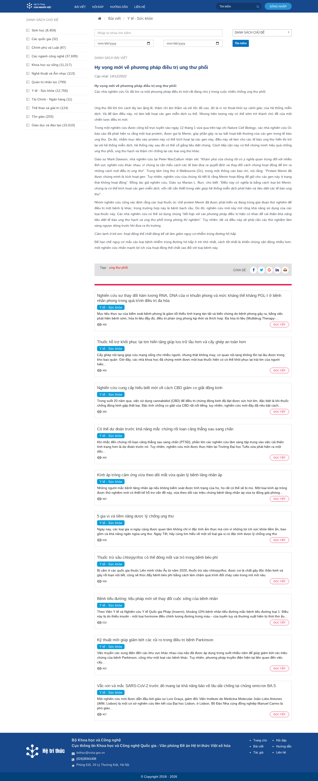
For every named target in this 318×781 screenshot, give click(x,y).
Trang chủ (260, 740)
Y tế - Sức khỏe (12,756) (50, 90)
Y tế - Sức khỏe (140, 19)
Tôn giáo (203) (43, 116)
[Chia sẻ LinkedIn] (277, 270)
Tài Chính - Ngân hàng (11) (52, 99)
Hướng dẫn (119, 7)
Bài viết (80, 7)
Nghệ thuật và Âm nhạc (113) (53, 73)
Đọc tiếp (279, 324)
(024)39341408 (86, 758)
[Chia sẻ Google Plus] (269, 270)
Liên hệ (139, 7)
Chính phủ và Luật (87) (49, 47)
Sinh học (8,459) (44, 30)
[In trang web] (285, 270)
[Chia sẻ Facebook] (253, 270)
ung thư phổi (118, 267)
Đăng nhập (278, 6)
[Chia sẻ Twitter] (261, 270)
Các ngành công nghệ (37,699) (55, 56)
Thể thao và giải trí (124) (50, 108)
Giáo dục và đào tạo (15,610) (53, 125)
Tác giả (258, 752)
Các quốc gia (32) (45, 39)
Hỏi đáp (98, 7)
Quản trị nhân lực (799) (49, 82)
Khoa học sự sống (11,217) (52, 65)
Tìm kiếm (241, 43)
